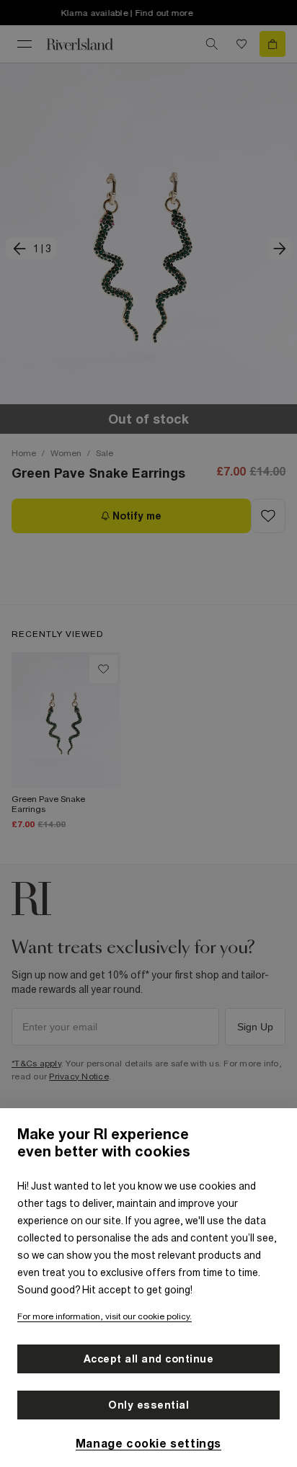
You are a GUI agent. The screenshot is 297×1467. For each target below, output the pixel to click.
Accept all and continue (149, 1359)
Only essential (148, 1405)
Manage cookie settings (148, 1443)
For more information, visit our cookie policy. (104, 1316)
